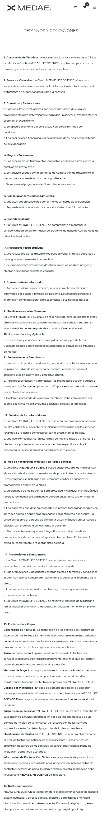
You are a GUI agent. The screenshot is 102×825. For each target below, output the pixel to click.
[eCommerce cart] (75, 7)
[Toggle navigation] (94, 7)
